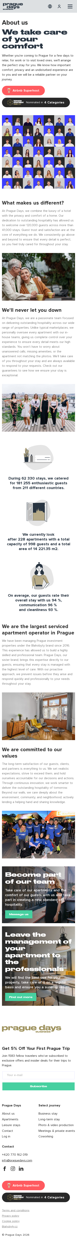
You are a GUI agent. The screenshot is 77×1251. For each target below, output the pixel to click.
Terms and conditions (15, 1210)
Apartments (10, 1119)
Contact (7, 1130)
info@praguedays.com (17, 1160)
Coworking (45, 1136)
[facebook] (4, 1168)
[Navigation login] (59, 6)
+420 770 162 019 (15, 1154)
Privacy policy (10, 1215)
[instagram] (12, 1168)
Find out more (20, 997)
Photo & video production (56, 1125)
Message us (18, 914)
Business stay (47, 1113)
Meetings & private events (56, 1130)
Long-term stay (49, 1119)
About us (8, 1113)
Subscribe (38, 1086)
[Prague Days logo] (13, 6)
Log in (6, 1136)
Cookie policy (11, 1221)
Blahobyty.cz (10, 1226)
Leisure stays (11, 1125)
